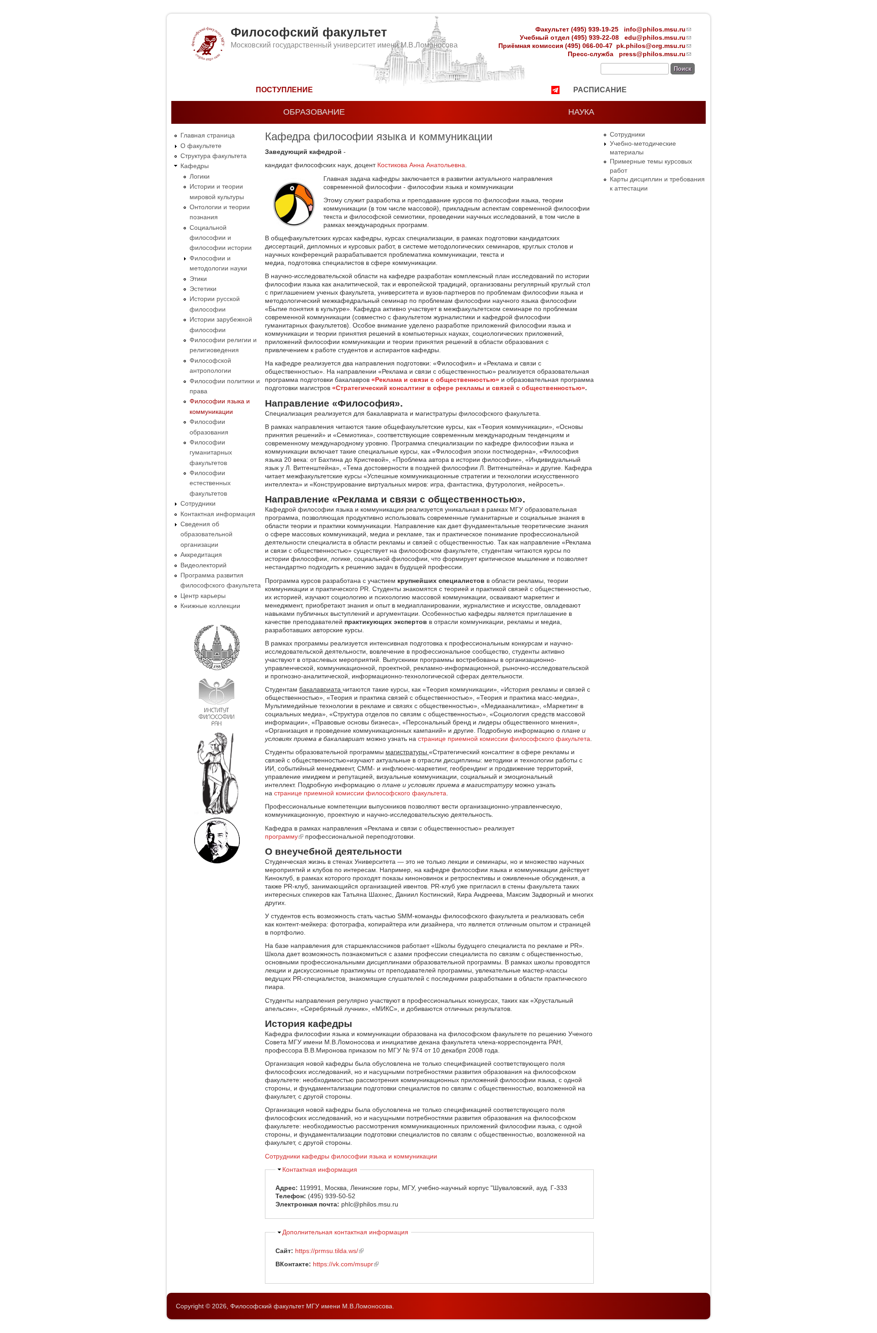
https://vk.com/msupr (346, 1264)
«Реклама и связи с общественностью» (435, 379)
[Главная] (207, 58)
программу (284, 836)
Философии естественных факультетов (210, 483)
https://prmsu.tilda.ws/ (329, 1250)
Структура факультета (213, 155)
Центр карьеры (203, 595)
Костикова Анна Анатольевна (421, 165)
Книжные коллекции (210, 605)
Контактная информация (217, 514)
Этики (198, 278)
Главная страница (207, 135)
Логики (200, 176)
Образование (314, 111)
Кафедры (194, 165)
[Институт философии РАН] (216, 728)
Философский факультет (309, 32)
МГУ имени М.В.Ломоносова (349, 1306)
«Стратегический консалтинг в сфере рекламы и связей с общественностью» (458, 387)
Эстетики (203, 288)
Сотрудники (198, 503)
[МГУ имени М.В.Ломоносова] (217, 668)
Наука (581, 111)
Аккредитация (201, 554)
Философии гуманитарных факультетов (211, 452)
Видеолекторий (203, 565)
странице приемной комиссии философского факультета (504, 738)
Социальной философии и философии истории (221, 238)
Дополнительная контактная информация (345, 1232)
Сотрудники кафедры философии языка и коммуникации (351, 1156)
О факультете (201, 145)
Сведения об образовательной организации (206, 534)
